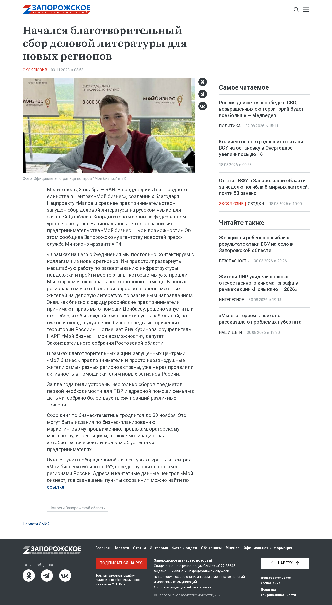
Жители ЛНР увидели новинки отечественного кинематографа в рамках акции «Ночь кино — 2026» (258, 283)
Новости (121, 548)
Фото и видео (184, 548)
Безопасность (234, 261)
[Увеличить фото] (109, 125)
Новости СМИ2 (36, 524)
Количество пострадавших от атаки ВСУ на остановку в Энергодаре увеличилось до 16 (261, 148)
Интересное (231, 300)
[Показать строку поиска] (296, 9)
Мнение (233, 548)
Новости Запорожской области (77, 508)
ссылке (55, 487)
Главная (103, 548)
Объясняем (211, 548)
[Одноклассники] (202, 82)
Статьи (139, 548)
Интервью (159, 548)
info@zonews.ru (200, 587)
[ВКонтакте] (202, 106)
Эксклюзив (35, 70)
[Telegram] (202, 94)
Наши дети (230, 332)
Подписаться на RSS (121, 563)
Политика (230, 126)
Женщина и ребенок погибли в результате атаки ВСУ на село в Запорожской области (256, 244)
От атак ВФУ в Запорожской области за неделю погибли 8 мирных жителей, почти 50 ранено (264, 187)
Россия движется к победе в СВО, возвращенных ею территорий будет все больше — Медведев (261, 109)
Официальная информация (268, 548)
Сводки (256, 203)
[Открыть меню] (306, 9)
